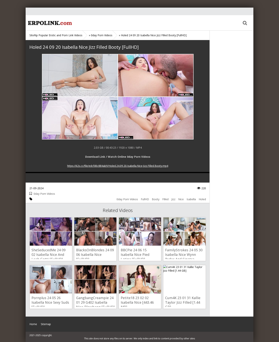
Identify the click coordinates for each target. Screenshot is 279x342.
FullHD (145, 199)
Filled (165, 199)
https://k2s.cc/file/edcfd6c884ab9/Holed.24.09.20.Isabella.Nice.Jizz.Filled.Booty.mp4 (117, 166)
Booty (155, 199)
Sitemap (46, 324)
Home (49, 22)
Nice (181, 199)
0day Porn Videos (44, 193)
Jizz (173, 199)
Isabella (191, 199)
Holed (202, 199)
